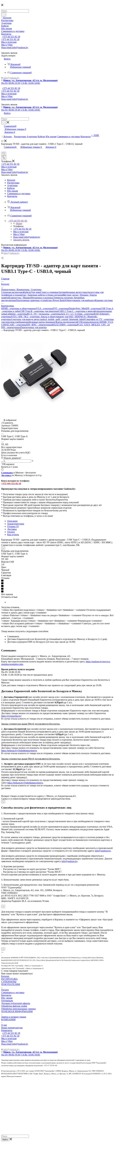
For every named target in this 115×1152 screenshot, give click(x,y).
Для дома (35, 292)
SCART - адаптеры (16, 324)
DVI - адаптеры (61, 308)
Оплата (11, 532)
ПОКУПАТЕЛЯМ (10, 984)
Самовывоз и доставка (12, 992)
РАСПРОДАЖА (9, 979)
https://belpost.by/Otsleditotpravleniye (19, 750)
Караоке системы (104, 300)
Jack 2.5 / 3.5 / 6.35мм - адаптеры (77, 314)
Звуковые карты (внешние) (42, 322)
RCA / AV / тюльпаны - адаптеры (44, 314)
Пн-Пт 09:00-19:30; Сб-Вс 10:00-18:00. (20, 83)
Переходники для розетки (33, 327)
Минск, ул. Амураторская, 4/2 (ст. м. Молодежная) (30, 80)
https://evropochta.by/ (11, 716)
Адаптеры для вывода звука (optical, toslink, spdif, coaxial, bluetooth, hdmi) (48, 319)
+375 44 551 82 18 (11, 36)
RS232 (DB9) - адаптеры (64, 324)
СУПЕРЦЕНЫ (8, 981)
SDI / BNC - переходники (39, 324)
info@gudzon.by (103, 850)
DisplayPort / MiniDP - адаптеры (85, 308)
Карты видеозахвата (66, 322)
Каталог (5, 976)
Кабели (27, 292)
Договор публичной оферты (15, 1003)
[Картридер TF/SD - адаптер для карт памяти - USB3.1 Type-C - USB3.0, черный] (35, 409)
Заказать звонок (21, 239)
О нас (4, 1025)
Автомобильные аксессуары (72, 292)
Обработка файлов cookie (14, 1006)
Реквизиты (6, 1030)
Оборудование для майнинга (80, 300)
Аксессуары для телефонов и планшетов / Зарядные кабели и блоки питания (52, 293)
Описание (12, 521)
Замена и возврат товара (13, 1017)
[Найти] (3, 14)
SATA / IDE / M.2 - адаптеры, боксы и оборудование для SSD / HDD (45, 316)
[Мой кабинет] (2, 150)
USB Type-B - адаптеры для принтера (39, 311)
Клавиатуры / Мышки (20, 297)
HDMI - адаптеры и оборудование (18, 308)
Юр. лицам (6, 998)
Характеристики (15, 523)
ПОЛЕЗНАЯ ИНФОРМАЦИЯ (17, 1011)
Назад (19, 223)
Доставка (12, 529)
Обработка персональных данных (18, 1008)
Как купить (13, 534)
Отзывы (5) (13, 526)
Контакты (6, 995)
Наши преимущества (12, 1027)
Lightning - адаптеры (16, 314)
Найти (5, 1139)
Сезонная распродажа (12, 292)
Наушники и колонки (42, 297)
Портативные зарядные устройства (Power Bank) (41, 300)
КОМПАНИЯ (8, 1019)
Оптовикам (7, 1000)
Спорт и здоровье (49, 292)
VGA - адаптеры (44, 308)
